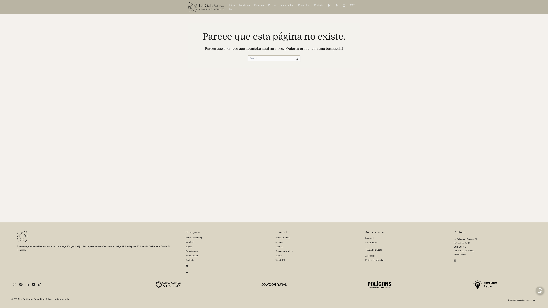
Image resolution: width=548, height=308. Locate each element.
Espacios (259, 5)
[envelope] (455, 261)
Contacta (318, 5)
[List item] (14, 284)
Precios (272, 5)
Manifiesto (244, 5)
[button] (308, 5)
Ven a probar (287, 5)
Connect (302, 5)
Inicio (232, 5)
